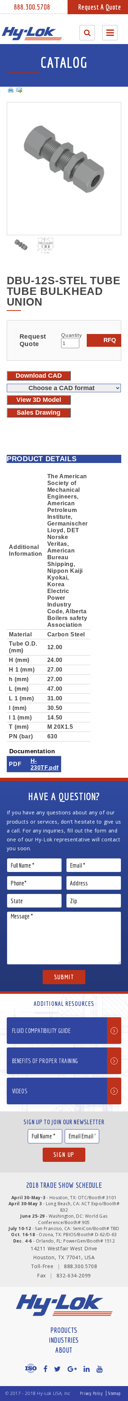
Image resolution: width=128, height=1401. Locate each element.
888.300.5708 (32, 7)
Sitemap (114, 1393)
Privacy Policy (91, 1393)
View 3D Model (38, 399)
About (64, 1350)
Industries (64, 1340)
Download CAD (39, 375)
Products (64, 1330)
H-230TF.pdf (45, 764)
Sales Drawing (38, 412)
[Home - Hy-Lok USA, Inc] (31, 34)
